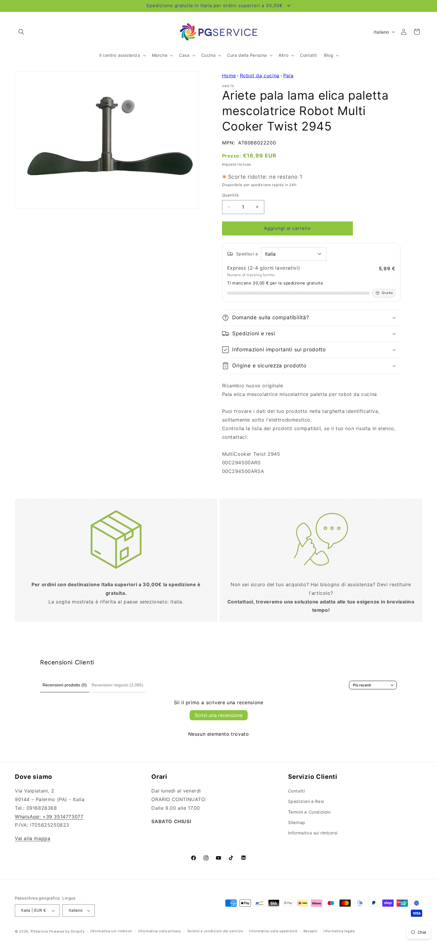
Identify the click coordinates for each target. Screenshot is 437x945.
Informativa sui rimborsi (312, 832)
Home (229, 75)
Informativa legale (339, 931)
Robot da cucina (259, 75)
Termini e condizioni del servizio (215, 931)
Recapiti (311, 931)
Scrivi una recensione (219, 715)
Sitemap (296, 822)
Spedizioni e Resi (306, 801)
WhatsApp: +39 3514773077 (49, 817)
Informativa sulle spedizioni (273, 931)
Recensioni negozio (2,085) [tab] (117, 685)
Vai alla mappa (32, 838)
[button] (21, 31)
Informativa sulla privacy (159, 931)
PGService (39, 931)
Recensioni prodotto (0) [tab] (65, 685)
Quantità (230, 195)
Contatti (296, 790)
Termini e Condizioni (309, 812)
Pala (288, 75)
